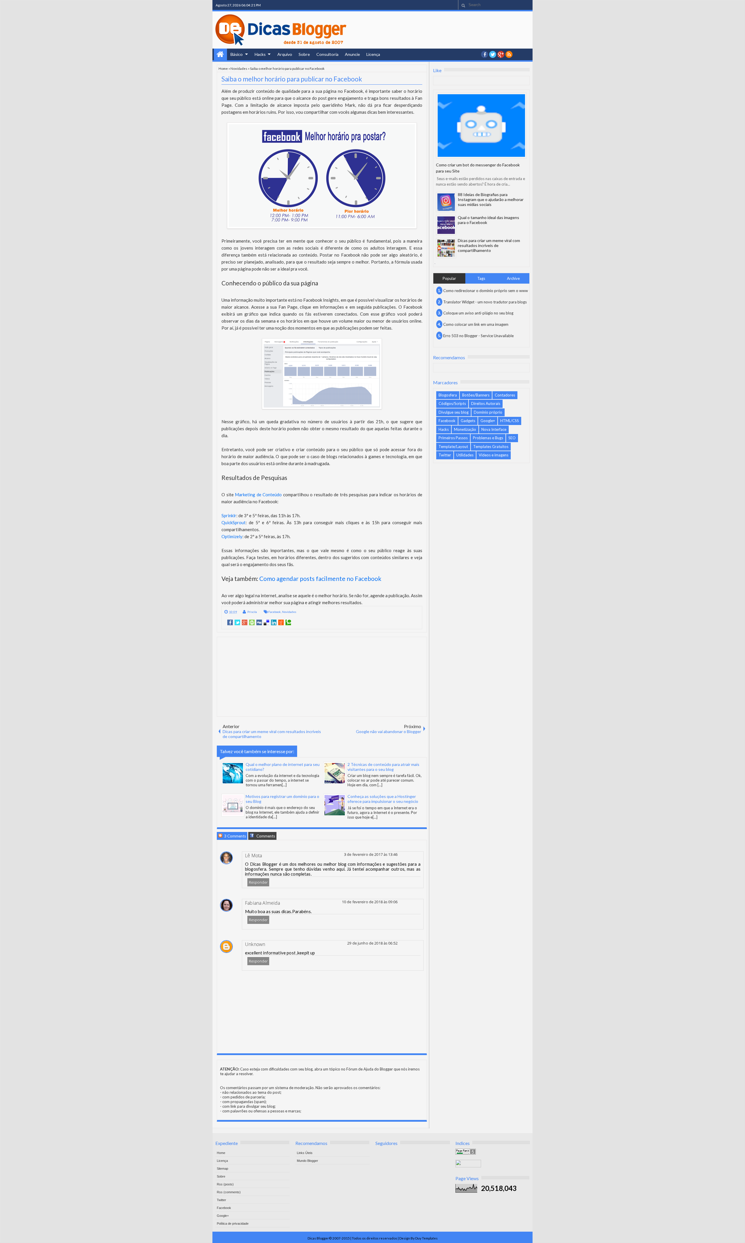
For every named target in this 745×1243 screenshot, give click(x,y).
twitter (492, 54)
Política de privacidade (233, 1223)
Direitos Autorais (485, 403)
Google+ (500, 54)
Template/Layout (453, 446)
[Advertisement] (322, 676)
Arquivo (284, 54)
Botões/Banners (475, 395)
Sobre (304, 54)
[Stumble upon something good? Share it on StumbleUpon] (252, 622)
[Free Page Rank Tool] (465, 1153)
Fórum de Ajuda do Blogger (369, 1069)
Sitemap (222, 1168)
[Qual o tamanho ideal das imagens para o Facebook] (446, 225)
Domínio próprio (488, 412)
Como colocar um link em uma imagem (475, 324)
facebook (484, 54)
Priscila (252, 612)
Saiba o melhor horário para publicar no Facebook (291, 79)
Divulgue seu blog (454, 412)
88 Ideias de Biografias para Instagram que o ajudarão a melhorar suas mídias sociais (491, 199)
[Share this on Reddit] (281, 622)
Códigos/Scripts (452, 403)
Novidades (238, 68)
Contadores (505, 395)
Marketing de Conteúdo (258, 494)
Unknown (255, 944)
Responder (258, 882)
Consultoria (327, 54)
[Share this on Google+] (244, 622)
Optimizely (231, 536)
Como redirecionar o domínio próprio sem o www (485, 290)
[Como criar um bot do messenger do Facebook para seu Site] (481, 126)
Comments (265, 836)
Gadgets (468, 420)
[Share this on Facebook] (230, 622)
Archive (513, 278)
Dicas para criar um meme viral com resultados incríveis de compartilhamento (489, 245)
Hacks (260, 54)
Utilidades (464, 455)
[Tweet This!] (237, 622)
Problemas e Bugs (488, 437)
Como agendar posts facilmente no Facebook (320, 578)
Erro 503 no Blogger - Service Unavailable (478, 335)
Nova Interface (493, 429)
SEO (512, 437)
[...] (284, 785)
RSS (508, 54)
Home (220, 54)
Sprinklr (228, 515)
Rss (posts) (225, 1184)
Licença (373, 54)
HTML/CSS (509, 420)
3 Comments (234, 836)
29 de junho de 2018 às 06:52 (372, 943)
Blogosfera (448, 395)
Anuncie (352, 54)
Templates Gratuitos (490, 446)
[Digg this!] (259, 622)
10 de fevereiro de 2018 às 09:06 (370, 901)
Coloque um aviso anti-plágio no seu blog (478, 313)
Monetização (465, 429)
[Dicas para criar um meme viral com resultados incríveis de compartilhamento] (446, 248)
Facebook (274, 612)
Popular (449, 278)
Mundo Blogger (307, 1160)
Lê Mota (253, 855)
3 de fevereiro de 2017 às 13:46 (371, 854)
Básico (236, 54)
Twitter (445, 455)
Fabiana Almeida (262, 903)
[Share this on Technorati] (288, 622)
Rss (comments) (229, 1192)
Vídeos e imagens (493, 455)
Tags (481, 278)
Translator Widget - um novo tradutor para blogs (485, 302)
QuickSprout (233, 522)
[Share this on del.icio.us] (266, 622)
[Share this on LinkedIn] (273, 622)
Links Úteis (305, 1153)
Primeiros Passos (453, 437)
